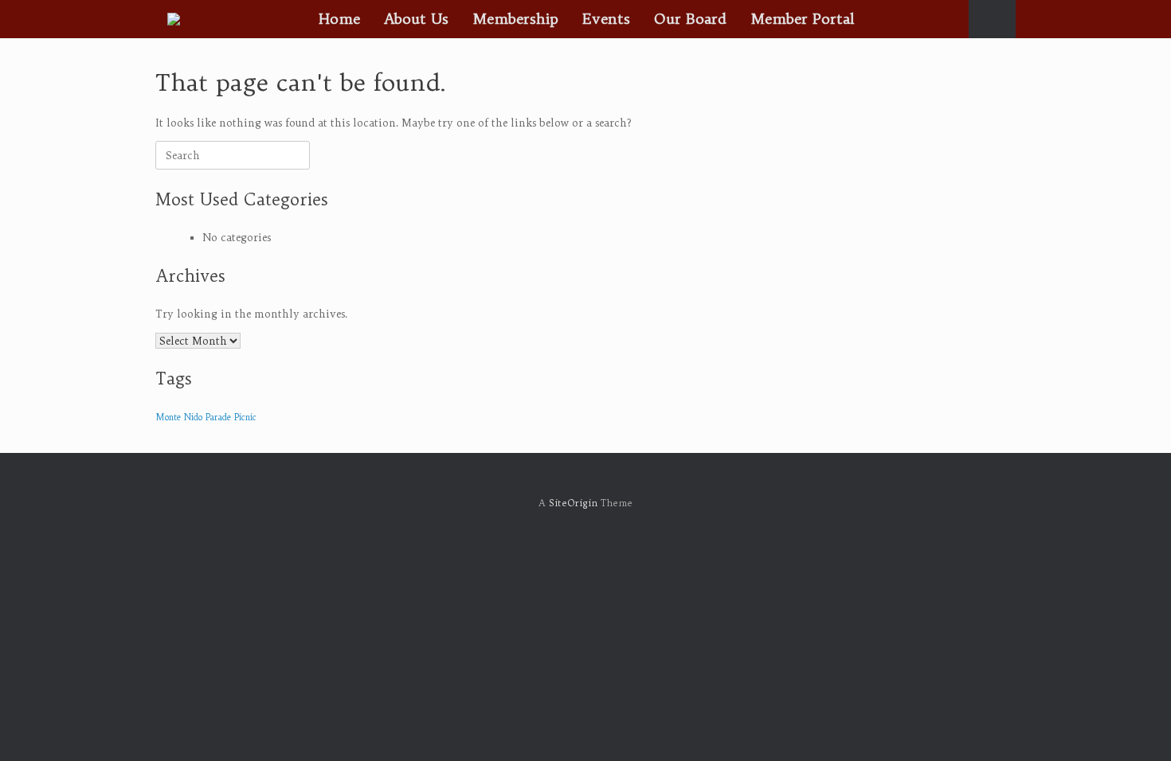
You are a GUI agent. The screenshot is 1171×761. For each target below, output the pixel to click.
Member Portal (802, 19)
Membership (515, 19)
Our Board (690, 19)
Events (606, 19)
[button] (992, 19)
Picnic (245, 417)
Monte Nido (178, 417)
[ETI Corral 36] (173, 19)
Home (339, 19)
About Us (416, 19)
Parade (218, 417)
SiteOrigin (573, 503)
